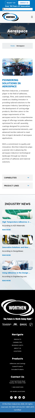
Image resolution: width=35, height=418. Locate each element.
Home (13, 46)
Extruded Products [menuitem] (17, 369)
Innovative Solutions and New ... (16, 247)
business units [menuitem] (17, 345)
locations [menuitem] (17, 351)
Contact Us (24, 3)
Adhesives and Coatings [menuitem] (17, 363)
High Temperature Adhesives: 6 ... (16, 222)
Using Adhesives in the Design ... (16, 273)
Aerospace (20, 46)
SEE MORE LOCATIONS (17, 391)
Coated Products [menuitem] (17, 366)
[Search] (3, 9)
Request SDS (11, 3)
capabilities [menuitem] (17, 342)
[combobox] (17, 9)
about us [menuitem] (17, 348)
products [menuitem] (17, 339)
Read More (6, 230)
